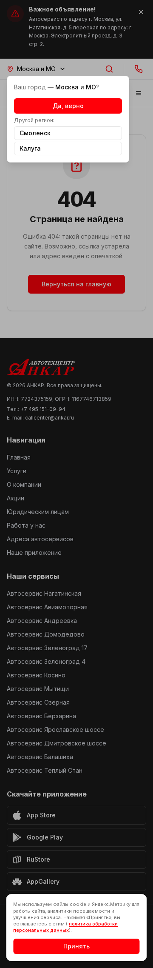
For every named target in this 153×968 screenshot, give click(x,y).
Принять (76, 946)
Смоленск (35, 133)
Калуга (30, 148)
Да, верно (68, 105)
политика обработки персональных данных (65, 927)
